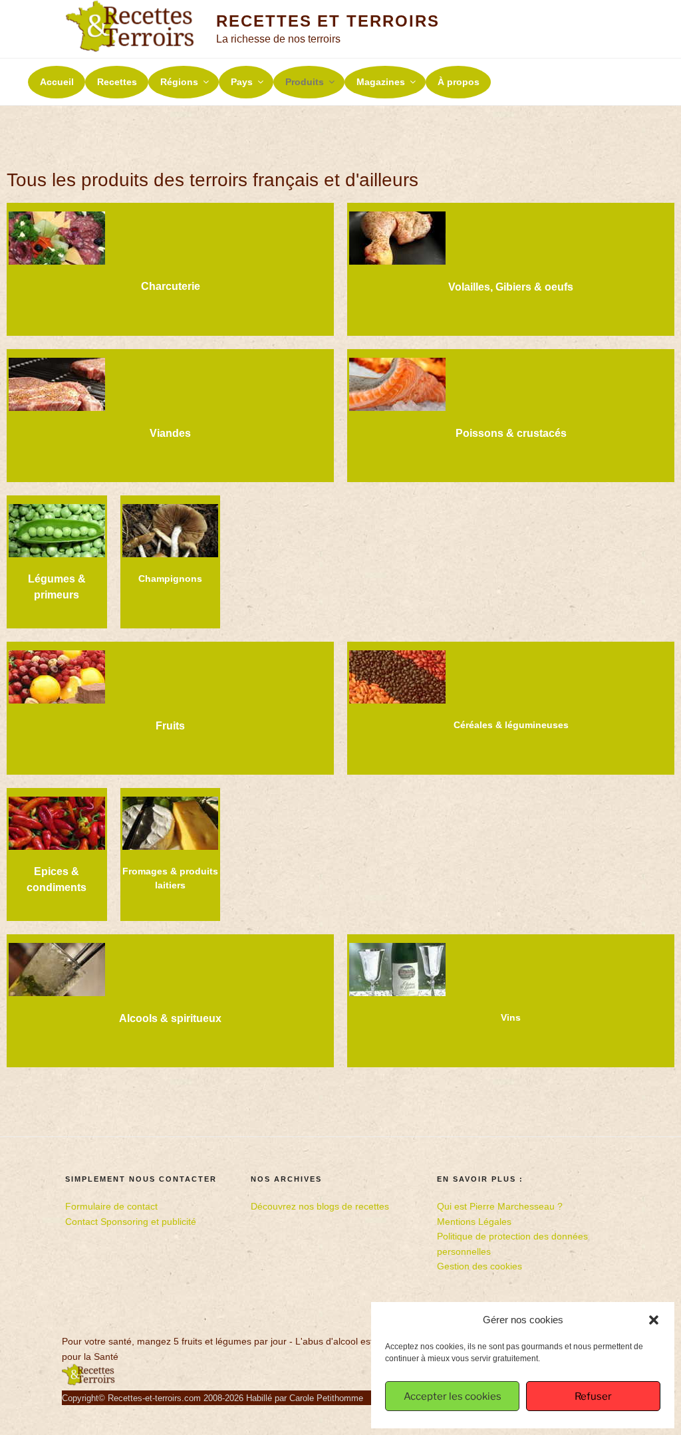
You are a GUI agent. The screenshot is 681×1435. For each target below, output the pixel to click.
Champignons (170, 578)
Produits (304, 81)
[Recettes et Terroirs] (88, 1382)
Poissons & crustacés (511, 433)
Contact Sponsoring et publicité (130, 1221)
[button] (653, 1320)
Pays (242, 81)
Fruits (170, 725)
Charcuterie (170, 286)
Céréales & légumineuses (511, 724)
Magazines (380, 81)
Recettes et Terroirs (327, 21)
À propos (458, 81)
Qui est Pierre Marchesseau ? (500, 1206)
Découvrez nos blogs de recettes (320, 1206)
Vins (511, 1017)
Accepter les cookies (452, 1396)
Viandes (170, 433)
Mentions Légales (474, 1221)
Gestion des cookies (479, 1266)
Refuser (593, 1396)
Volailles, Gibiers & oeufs (510, 287)
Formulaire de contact (111, 1206)
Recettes (117, 81)
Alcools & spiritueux (170, 1018)
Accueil (57, 81)
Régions (179, 81)
